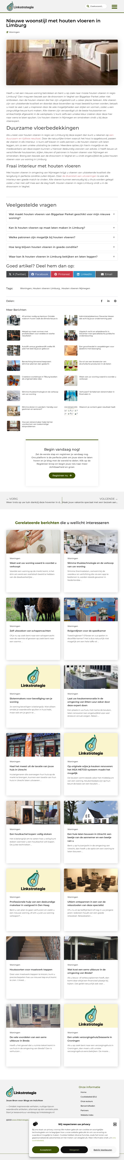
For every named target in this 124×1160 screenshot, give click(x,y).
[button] (114, 1124)
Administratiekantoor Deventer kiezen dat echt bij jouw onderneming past (96, 317)
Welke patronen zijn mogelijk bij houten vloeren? (62, 237)
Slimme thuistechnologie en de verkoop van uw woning (40, 393)
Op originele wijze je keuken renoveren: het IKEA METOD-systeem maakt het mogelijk (90, 770)
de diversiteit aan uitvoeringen (79, 176)
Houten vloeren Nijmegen (76, 288)
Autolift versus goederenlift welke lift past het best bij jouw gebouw (38, 347)
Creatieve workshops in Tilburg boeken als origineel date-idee (39, 378)
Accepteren (45, 1150)
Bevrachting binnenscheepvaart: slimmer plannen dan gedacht (36, 362)
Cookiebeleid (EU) (89, 1097)
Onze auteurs (87, 1101)
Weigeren (74, 1150)
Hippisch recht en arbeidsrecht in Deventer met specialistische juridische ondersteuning (97, 333)
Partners (84, 1110)
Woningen (14, 32)
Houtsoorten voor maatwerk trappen (31, 969)
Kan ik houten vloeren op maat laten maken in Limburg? (62, 227)
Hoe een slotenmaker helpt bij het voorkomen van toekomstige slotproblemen (37, 424)
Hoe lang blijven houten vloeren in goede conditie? (62, 247)
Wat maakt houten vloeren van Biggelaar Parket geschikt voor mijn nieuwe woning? (62, 216)
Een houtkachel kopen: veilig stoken (31, 834)
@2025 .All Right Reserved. (26, 1120)
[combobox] (96, 6)
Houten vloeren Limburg (46, 288)
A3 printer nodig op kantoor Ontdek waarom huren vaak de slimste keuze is (39, 317)
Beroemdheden (88, 1106)
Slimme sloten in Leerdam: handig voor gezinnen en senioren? (40, 408)
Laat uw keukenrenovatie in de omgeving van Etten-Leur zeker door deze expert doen (88, 702)
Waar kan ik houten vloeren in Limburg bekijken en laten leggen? (62, 256)
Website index (87, 1115)
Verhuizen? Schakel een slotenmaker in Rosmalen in (96, 393)
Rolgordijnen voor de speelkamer (86, 630)
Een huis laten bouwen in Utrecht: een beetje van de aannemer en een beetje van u (89, 837)
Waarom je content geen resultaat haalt (97, 407)
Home (83, 1092)
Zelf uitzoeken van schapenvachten (30, 630)
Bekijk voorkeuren (103, 1150)
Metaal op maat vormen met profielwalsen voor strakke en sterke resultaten (38, 333)
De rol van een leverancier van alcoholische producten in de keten (95, 362)
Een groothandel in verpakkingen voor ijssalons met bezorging (96, 347)
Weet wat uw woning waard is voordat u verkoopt (97, 378)
